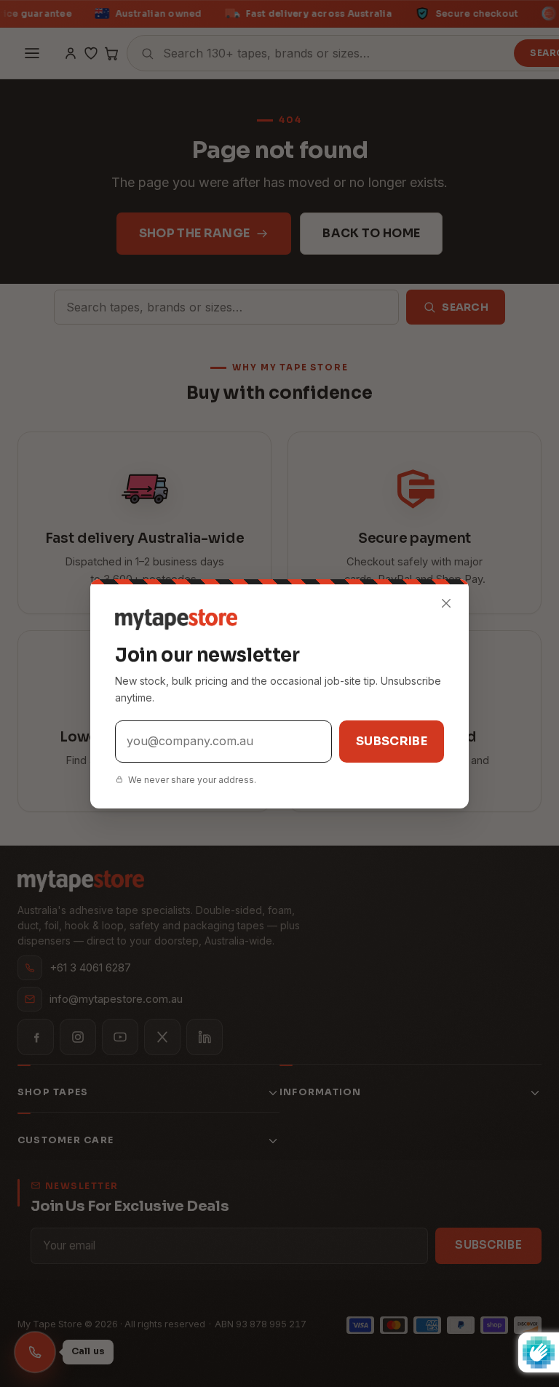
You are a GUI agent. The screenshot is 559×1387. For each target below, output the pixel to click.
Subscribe (391, 741)
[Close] (446, 603)
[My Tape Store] (279, 619)
